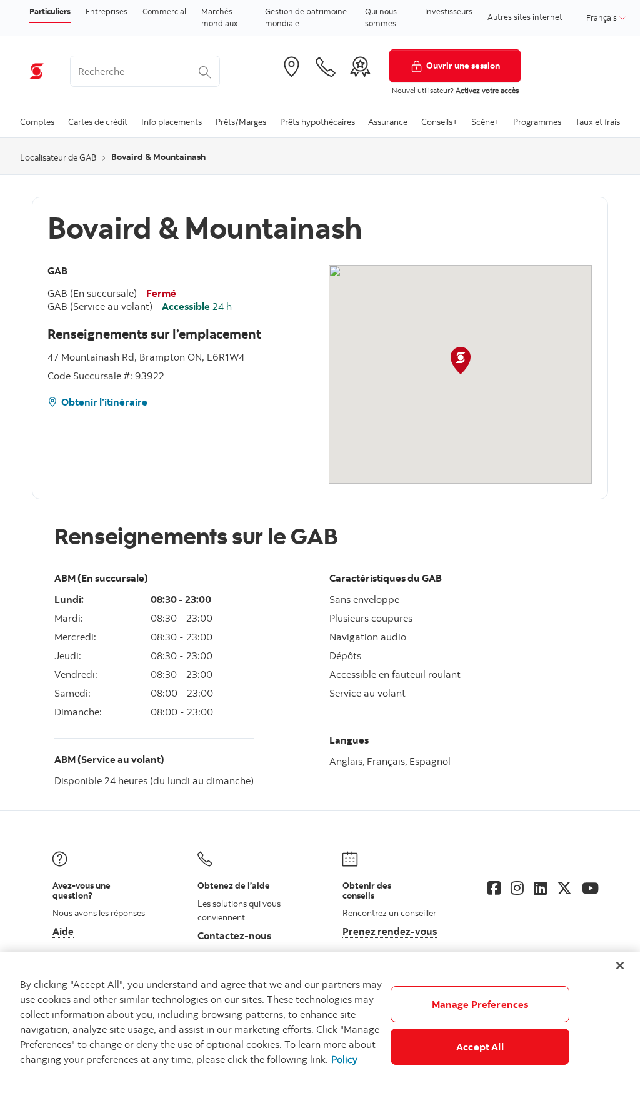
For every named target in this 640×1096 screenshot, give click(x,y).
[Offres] (360, 67)
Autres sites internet (525, 17)
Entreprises (107, 11)
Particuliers (50, 11)
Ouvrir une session (463, 65)
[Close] (620, 965)
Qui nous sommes (381, 17)
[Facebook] (494, 888)
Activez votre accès (487, 90)
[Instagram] (517, 888)
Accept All (480, 1046)
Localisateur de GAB (58, 157)
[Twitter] (564, 888)
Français (602, 17)
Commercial (164, 11)
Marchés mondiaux (219, 17)
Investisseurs (448, 11)
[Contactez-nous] (326, 67)
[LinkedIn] (540, 888)
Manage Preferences (480, 1004)
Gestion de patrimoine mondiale (306, 17)
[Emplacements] (291, 67)
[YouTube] (590, 888)
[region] (320, 1024)
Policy (344, 1059)
